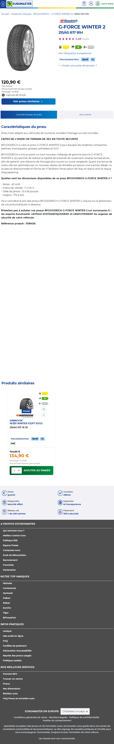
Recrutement (10, 560)
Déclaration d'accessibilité (17, 650)
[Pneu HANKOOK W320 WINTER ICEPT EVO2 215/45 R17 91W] (26, 400)
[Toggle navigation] (3, 4)
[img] (43, 409)
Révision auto (10, 693)
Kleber (6, 603)
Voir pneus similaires (26, 101)
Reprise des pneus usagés (17, 655)
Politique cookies (12, 660)
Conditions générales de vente (30, 717)
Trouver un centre (13, 678)
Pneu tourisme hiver (69, 59)
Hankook (8, 593)
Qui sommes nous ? (13, 530)
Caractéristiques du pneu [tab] (29, 114)
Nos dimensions (11, 688)
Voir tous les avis (21, 363)
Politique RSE (10, 540)
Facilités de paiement (15, 645)
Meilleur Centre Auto (14, 535)
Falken (6, 598)
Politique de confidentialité (84, 717)
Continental (9, 588)
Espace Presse (10, 545)
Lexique (7, 631)
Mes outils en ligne (13, 636)
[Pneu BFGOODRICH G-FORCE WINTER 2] (20, 48)
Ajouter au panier (37, 470)
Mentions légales (58, 717)
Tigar (6, 612)
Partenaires (9, 570)
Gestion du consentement (57, 720)
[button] (43, 409)
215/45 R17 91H (70, 32)
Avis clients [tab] (85, 114)
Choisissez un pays (73, 711)
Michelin (7, 583)
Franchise (8, 565)
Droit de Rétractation (14, 555)
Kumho (7, 608)
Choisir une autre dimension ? (79, 65)
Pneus (6, 683)
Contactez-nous (11, 550)
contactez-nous (9, 375)
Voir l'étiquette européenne (74, 53)
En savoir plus (25, 375)
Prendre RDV (10, 674)
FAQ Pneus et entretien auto (18, 698)
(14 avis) (85, 39)
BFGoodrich (9, 617)
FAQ (5, 641)
